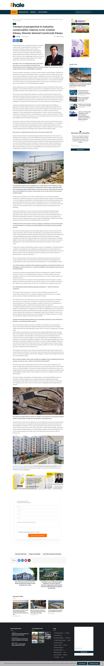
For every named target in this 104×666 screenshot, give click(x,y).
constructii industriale (58, 642)
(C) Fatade (67, 633)
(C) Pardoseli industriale (58, 637)
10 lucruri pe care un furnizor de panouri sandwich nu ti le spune (84, 92)
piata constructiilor (35, 554)
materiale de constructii (58, 647)
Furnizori (32, 12)
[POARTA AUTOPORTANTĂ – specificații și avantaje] (73, 107)
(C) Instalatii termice (58, 635)
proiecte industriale (57, 654)
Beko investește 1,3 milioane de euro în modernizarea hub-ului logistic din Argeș (38, 611)
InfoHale (17, 36)
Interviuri (65, 645)
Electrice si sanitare (58, 645)
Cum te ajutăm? (42, 12)
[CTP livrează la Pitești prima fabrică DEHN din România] (56, 604)
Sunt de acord (82, 663)
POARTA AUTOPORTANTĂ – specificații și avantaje (84, 105)
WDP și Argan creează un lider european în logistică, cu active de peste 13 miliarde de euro (20, 612)
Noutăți (14, 12)
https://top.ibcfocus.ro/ (18, 466)
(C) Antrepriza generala (58, 633)
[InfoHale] (17, 5)
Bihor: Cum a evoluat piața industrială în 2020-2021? (83, 99)
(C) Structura (67, 637)
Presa (64, 652)
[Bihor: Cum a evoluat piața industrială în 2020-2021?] (73, 99)
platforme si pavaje (57, 652)
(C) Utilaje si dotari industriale (59, 640)
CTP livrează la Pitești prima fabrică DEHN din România (55, 610)
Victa (62, 657)
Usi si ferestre (56, 657)
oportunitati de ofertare (58, 649)
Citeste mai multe (94, 663)
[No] (102, 663)
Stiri (18, 19)
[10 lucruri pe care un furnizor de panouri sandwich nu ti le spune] (73, 92)
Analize (68, 640)
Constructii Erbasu (21, 554)
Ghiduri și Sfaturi (23, 12)
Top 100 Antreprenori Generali (52, 554)
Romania (65, 654)
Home (15, 19)
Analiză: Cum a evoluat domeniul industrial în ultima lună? (80, 85)
